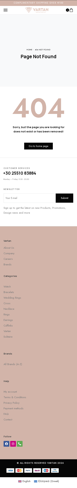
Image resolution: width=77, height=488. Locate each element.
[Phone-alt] (20, 444)
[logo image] (37, 10)
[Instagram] (13, 444)
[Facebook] (6, 444)
